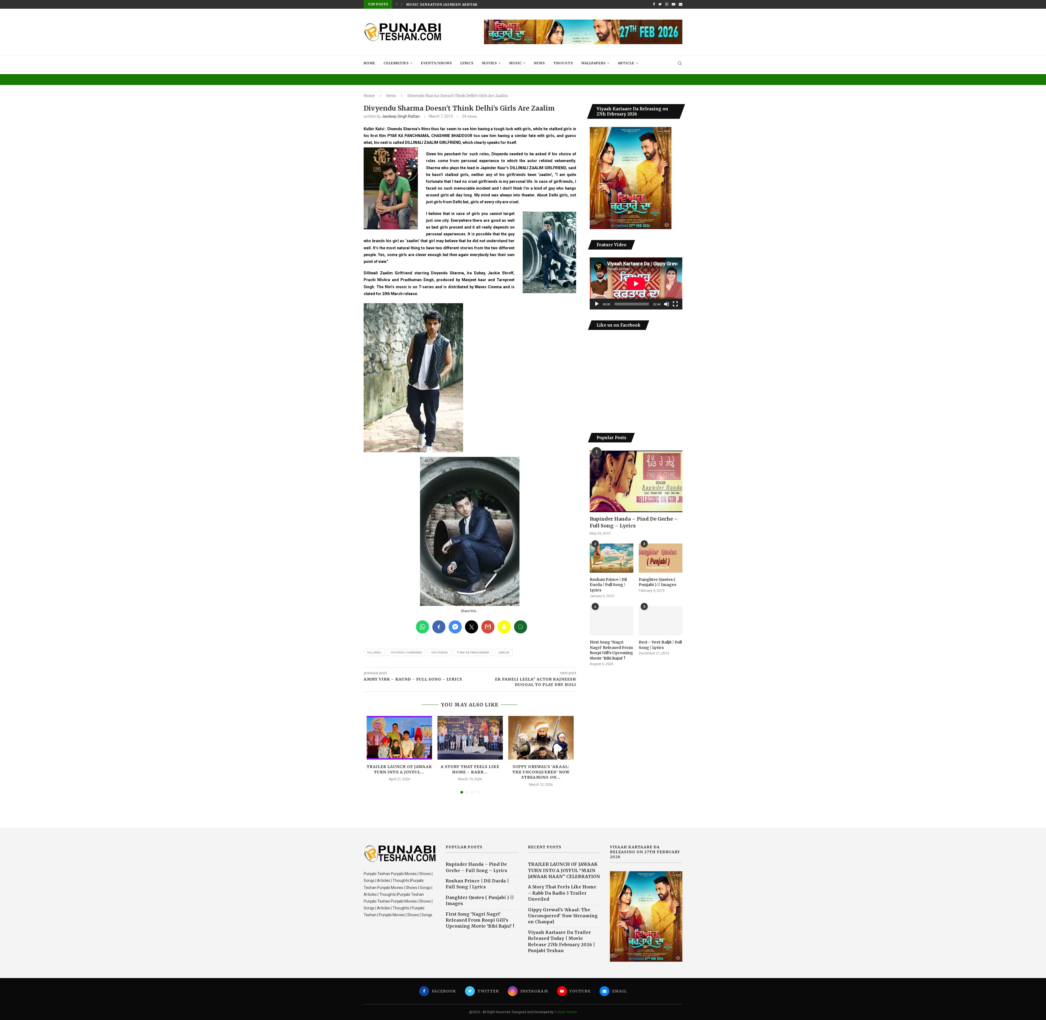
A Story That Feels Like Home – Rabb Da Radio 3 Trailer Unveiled (562, 893)
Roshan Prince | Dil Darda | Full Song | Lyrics (608, 585)
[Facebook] (654, 4)
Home (369, 63)
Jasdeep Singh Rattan (401, 116)
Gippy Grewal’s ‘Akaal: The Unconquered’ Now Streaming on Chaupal (563, 916)
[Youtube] (673, 4)
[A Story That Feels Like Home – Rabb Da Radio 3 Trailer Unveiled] (470, 738)
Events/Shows (436, 63)
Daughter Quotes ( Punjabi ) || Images (657, 582)
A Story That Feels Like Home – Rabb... (470, 769)
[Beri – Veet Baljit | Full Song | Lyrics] (660, 620)
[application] (636, 283)
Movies (489, 63)
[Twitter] (660, 4)
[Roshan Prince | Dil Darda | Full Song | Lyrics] (611, 558)
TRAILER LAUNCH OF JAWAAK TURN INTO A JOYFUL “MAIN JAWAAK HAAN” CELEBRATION (564, 870)
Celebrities (396, 63)
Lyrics (467, 63)
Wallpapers (593, 63)
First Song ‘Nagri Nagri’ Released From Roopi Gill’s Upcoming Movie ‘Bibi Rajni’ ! (611, 650)
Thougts (563, 63)
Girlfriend (439, 652)
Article (626, 63)
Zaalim (503, 652)
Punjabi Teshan (565, 1012)
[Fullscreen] (675, 304)
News (539, 63)
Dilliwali (374, 652)
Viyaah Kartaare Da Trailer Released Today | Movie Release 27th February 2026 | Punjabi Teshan (561, 941)
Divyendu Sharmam (406, 652)
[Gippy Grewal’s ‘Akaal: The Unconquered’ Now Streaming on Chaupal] (541, 738)
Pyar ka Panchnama (473, 652)
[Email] (680, 4)
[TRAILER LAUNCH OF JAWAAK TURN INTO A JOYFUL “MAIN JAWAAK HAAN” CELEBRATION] (399, 738)
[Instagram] (666, 4)
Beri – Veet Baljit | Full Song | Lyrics (660, 645)
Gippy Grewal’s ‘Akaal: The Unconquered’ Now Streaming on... (541, 772)
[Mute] (666, 304)
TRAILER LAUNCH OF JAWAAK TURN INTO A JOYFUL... (399, 769)
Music (515, 63)
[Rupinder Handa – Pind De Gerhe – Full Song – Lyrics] (636, 481)
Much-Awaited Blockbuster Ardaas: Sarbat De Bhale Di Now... (473, 4)
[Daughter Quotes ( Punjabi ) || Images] (660, 558)
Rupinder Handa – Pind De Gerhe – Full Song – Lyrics (634, 522)
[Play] (597, 304)
